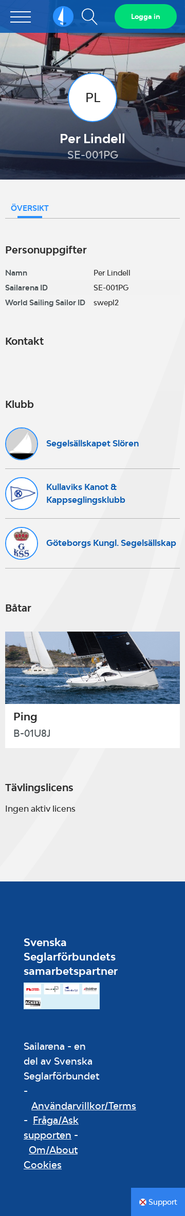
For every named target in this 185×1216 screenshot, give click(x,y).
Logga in (145, 16)
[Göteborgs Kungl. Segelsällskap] (21, 543)
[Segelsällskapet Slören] (21, 443)
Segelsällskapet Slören (92, 443)
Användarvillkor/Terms (83, 1105)
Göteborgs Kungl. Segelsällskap (111, 543)
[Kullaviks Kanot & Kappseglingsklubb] (21, 493)
